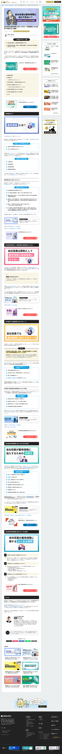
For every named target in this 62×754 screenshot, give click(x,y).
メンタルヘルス (29, 718)
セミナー (27, 1)
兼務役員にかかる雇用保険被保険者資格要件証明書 (13, 606)
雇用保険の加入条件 (34, 139)
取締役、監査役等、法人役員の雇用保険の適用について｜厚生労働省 (19, 515)
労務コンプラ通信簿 (54, 721)
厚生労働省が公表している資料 (9, 184)
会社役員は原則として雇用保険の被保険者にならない (16, 82)
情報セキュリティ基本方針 (6, 730)
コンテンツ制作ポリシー (17, 632)
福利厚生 (28, 724)
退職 (27, 736)
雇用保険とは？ (10, 77)
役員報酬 (19, 357)
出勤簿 (17, 377)
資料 (24, 1)
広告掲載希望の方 (57, 1)
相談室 (40, 1)
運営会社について (54, 733)
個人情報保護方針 (5, 732)
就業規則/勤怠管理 (29, 722)
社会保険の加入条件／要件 (31, 732)
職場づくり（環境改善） (30, 726)
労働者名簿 (10, 377)
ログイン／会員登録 (50, 1)
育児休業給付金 (11, 154)
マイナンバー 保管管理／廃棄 (44, 734)
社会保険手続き (29, 735)
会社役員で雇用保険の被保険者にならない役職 (16, 87)
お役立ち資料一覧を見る (54, 73)
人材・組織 (40, 723)
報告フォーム (12, 633)
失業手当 (27, 153)
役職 (27, 354)
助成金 (28, 720)
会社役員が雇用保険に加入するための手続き (15, 89)
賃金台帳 (14, 377)
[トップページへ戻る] (31, 703)
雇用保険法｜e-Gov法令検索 (12, 304)
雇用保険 (27, 31)
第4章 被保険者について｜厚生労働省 (13, 226)
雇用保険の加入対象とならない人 (14, 79)
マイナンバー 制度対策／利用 (44, 736)
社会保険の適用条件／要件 (31, 734)
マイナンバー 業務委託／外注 (44, 738)
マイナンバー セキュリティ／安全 (45, 733)
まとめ (8, 94)
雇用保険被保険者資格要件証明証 (28, 467)
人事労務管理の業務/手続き (31, 719)
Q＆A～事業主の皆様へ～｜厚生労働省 (14, 228)
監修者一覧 (53, 725)
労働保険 (40, 716)
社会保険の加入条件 (11, 286)
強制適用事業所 (36, 286)
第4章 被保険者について (14, 174)
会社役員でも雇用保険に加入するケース (14, 84)
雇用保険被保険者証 (30, 496)
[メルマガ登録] (51, 127)
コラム (37, 1)
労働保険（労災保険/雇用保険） (19, 31)
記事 (21, 1)
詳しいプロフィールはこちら (33, 35)
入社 (27, 731)
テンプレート (32, 1)
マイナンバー (41, 732)
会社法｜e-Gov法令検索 (11, 426)
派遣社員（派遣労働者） (30, 723)
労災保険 (41, 718)
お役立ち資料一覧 (54, 716)
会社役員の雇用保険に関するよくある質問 (14, 91)
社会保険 (5, 267)
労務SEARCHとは (14, 2)
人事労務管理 (28, 716)
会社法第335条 (11, 410)
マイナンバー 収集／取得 (43, 737)
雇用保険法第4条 (32, 267)
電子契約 (40, 727)
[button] (34, 641)
